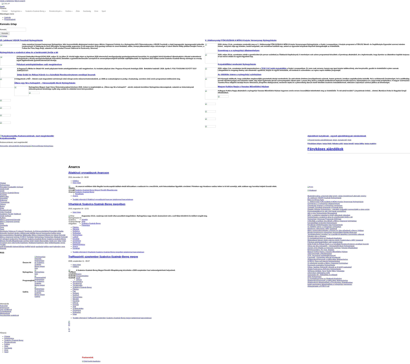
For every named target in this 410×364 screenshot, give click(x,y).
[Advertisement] (34, 167)
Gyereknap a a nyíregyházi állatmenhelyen (324, 204)
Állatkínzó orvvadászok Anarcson (88, 172)
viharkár (85, 219)
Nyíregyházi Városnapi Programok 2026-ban (324, 219)
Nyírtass (76, 293)
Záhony (3, 204)
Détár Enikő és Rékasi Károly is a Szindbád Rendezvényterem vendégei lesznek (338, 244)
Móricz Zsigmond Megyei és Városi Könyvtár (48, 235)
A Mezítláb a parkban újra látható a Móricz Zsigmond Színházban (332, 221)
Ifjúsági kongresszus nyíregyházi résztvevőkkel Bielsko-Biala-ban (332, 232)
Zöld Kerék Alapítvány (19, 243)
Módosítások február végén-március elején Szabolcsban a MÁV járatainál (335, 240)
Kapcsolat (4, 306)
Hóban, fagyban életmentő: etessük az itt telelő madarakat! (330, 267)
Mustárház (18, 235)
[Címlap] (3, 36)
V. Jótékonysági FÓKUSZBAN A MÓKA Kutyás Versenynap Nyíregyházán (335, 202)
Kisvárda (3, 195)
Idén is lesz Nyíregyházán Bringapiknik (322, 213)
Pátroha (76, 227)
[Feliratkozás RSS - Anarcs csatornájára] (188, 326)
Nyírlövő (76, 295)
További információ (103, 199)
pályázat (5, 239)
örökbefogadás (54, 243)
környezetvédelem (7, 235)
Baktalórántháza (79, 244)
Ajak (74, 306)
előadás (60, 231)
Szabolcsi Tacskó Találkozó (10, 214)
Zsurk (78, 278)
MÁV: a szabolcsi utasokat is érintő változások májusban (329, 215)
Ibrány (2, 206)
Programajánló (9, 19)
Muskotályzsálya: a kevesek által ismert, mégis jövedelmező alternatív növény (337, 196)
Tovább (3, 245)
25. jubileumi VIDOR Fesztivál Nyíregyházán (324, 198)
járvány (17, 233)
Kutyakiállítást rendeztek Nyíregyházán (322, 223)
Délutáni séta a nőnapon (317, 236)
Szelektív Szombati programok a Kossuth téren (325, 207)
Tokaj (59, 241)
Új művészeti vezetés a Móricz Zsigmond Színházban (328, 263)
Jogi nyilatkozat (6, 309)
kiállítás (33, 233)
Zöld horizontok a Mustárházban (320, 254)
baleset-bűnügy (19, 246)
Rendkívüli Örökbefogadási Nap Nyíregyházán (325, 225)
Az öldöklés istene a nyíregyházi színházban (324, 227)
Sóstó (2, 191)
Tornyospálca (78, 282)
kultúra (53, 233)
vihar (83, 221)
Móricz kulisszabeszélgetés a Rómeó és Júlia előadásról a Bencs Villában (336, 230)
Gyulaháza (77, 241)
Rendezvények (55, 11)
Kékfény (76, 181)
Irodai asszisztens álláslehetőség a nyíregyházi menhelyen (330, 284)
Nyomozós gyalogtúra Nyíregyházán (321, 265)
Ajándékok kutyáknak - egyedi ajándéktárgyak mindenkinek (337, 136)
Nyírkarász (77, 233)
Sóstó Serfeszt (5, 216)
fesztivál (11, 233)
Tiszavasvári (5, 202)
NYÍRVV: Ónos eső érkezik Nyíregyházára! (324, 261)
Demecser (76, 243)
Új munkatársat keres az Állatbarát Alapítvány (325, 238)
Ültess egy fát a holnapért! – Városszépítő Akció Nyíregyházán (331, 246)
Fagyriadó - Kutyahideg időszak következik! (324, 257)
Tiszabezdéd (77, 285)
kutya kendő (349, 144)
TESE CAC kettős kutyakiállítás (273, 68)
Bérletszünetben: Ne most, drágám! (321, 250)
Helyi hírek (77, 183)
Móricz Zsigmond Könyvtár (10, 220)
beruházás (4, 231)
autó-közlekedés (6, 246)
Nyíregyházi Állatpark (52, 237)
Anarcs (75, 196)
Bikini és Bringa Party (316, 200)
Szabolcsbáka (78, 308)
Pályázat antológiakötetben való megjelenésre (325, 242)
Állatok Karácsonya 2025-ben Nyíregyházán (324, 269)
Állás (78, 11)
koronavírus (46, 233)
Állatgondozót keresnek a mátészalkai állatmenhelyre (328, 259)
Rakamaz (3, 200)
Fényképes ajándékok (325, 149)
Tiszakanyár (77, 283)
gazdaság (39, 246)
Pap (74, 291)
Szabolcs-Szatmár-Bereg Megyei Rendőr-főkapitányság (96, 190)
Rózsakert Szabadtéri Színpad (11, 187)
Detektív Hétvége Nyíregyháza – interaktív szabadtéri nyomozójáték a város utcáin (339, 209)
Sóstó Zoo (53, 241)
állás (46, 243)
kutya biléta (359, 144)
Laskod (75, 237)
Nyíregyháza (15, 11)
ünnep (62, 243)
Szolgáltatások (5, 311)
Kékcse (75, 303)
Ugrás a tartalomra (7, 1)
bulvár (33, 246)
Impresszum (4, 308)
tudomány (57, 246)
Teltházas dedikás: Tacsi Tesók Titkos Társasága (326, 271)
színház (26, 241)
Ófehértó (76, 229)
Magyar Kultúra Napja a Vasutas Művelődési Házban (328, 252)
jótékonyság (24, 233)
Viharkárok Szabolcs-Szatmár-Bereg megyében (96, 204)
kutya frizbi (327, 144)
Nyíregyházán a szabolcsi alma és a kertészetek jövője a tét (330, 217)
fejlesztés (3, 233)
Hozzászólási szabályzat (9, 315)
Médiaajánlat (5, 313)
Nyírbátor (30, 237)
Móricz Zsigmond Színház (10, 221)
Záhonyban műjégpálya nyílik (319, 273)
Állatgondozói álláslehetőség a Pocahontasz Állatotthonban (330, 282)
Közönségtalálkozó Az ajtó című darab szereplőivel (327, 211)
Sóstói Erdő (4, 189)
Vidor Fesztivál (5, 212)
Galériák (7, 17)
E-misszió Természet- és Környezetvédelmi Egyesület (36, 231)
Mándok (76, 299)
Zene (96, 11)
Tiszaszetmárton (82, 276)
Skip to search (19, 1)
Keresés (3, 29)
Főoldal (4, 11)
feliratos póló (337, 144)
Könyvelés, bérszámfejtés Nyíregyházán (15, 146)
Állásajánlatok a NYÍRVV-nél (318, 286)
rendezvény (13, 239)
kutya (59, 233)
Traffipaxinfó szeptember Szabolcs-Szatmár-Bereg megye (103, 256)
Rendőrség (23, 239)
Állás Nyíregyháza (314, 277)
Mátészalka (4, 196)
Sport (104, 11)
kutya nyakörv (370, 144)
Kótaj (2, 208)
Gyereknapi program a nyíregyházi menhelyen (325, 205)
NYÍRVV (23, 237)
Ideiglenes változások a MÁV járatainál (322, 229)
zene (9, 243)
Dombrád (76, 248)
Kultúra (68, 11)
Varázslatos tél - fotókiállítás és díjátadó (322, 275)
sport (51, 246)
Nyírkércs (76, 231)
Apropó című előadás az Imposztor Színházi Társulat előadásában (333, 248)
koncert (39, 233)
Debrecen (12, 231)
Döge (75, 314)
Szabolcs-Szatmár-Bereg (34, 11)
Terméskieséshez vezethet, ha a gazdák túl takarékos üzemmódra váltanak (336, 234)
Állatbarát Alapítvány (36, 243)
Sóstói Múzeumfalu (41, 241)
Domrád (76, 305)
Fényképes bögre (315, 144)
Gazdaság (87, 11)
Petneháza (86, 225)
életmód (3, 248)
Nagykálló (4, 198)
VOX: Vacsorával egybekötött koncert (322, 255)
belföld (27, 246)
